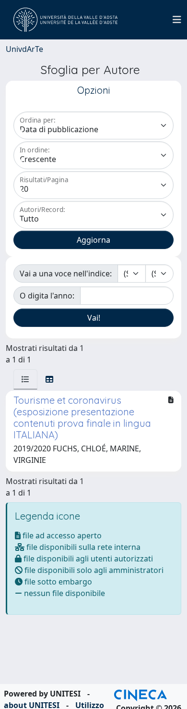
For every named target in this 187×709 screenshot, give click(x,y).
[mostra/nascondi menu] (177, 20)
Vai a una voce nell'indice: (66, 273)
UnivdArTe (24, 49)
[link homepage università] (65, 20)
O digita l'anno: (47, 295)
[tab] (25, 379)
